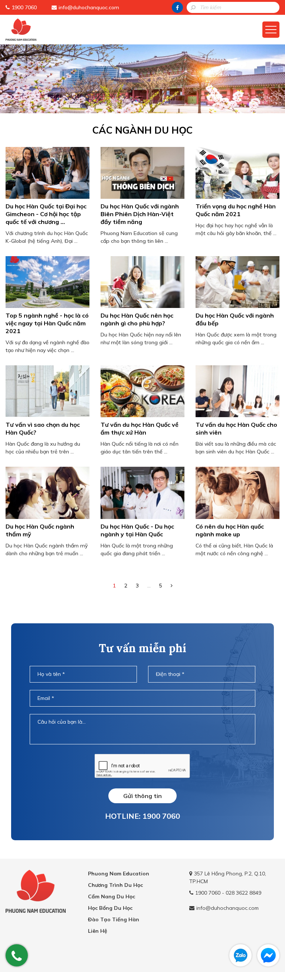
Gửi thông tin (142, 796)
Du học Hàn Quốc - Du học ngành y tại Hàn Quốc (137, 530)
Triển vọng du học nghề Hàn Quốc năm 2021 (236, 210)
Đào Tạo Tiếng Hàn (113, 919)
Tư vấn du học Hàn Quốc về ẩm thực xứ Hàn (139, 428)
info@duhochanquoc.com (89, 7)
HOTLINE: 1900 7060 (142, 816)
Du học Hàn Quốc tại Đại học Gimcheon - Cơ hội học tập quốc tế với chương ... (46, 213)
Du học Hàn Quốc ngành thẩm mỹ (40, 530)
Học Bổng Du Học (110, 908)
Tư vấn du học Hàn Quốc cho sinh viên (236, 428)
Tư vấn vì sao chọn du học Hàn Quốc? (43, 428)
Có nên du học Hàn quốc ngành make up (230, 530)
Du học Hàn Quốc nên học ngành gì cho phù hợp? (137, 319)
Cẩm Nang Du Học (111, 896)
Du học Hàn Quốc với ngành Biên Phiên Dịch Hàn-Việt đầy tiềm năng (140, 213)
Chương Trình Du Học (115, 885)
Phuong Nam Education (118, 873)
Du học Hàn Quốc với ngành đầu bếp (235, 319)
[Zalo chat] (240, 955)
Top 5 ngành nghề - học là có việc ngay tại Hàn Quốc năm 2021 (47, 323)
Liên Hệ (97, 931)
